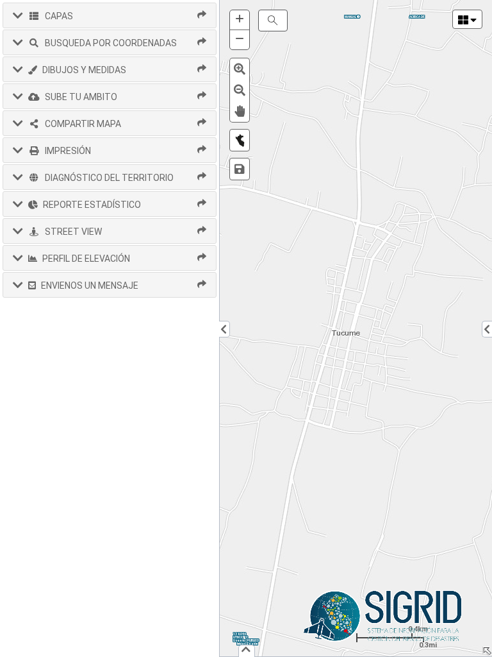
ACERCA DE (416, 17)
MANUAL (351, 17)
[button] (109, 15)
